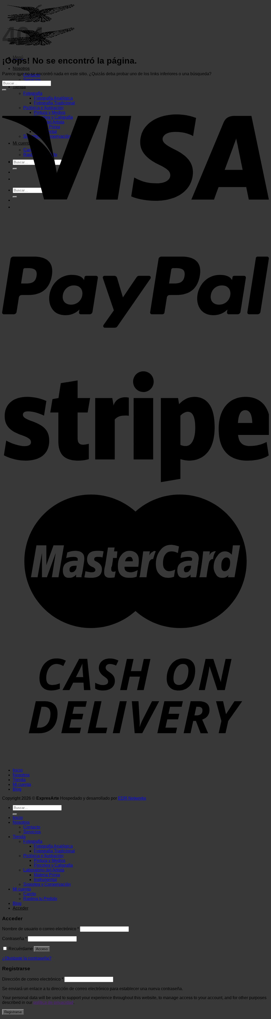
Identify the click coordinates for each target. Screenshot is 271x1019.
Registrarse (13, 1012)
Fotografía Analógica (53, 846)
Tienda (19, 86)
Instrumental (45, 879)
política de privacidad (53, 1002)
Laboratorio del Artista (43, 870)
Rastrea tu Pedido (40, 898)
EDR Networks (132, 798)
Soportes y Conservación (47, 884)
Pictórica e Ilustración (43, 855)
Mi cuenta (22, 784)
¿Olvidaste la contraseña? (26, 958)
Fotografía (32, 841)
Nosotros (21, 68)
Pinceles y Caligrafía (53, 865)
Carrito (29, 894)
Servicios (32, 80)
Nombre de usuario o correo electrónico (40, 929)
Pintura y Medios (49, 860)
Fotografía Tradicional (54, 851)
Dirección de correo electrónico (32, 979)
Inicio (18, 770)
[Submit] (4, 90)
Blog (17, 789)
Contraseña (14, 938)
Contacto (31, 827)
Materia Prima (47, 875)
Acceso (42, 949)
